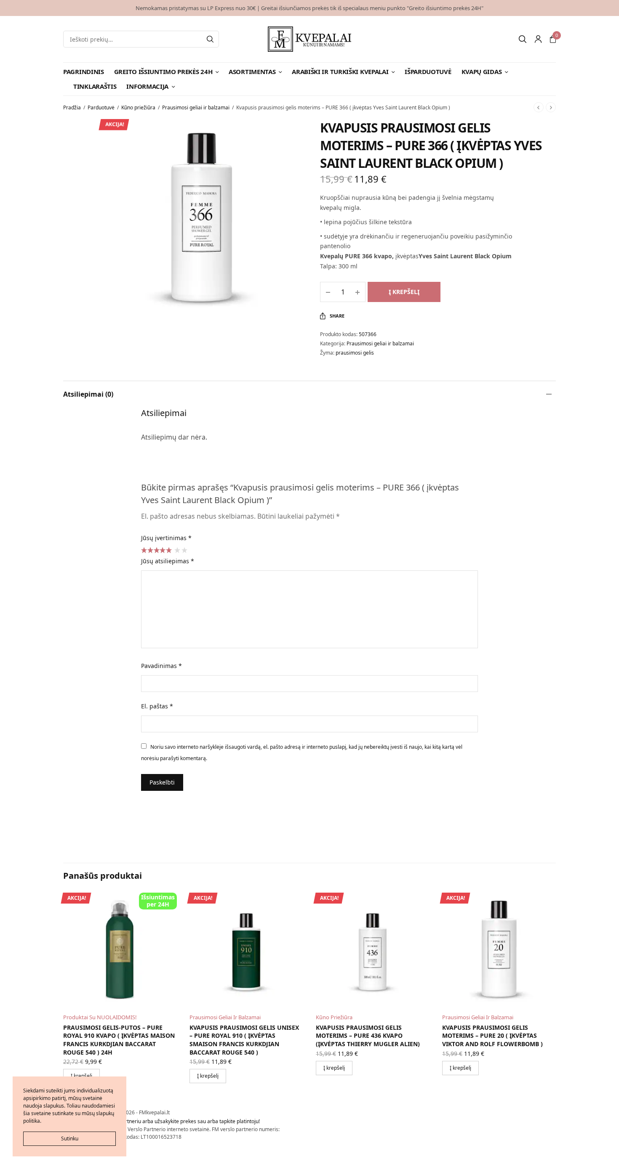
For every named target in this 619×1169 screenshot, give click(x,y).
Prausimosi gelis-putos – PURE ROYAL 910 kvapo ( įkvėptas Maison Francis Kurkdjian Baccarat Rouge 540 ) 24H (119, 1039)
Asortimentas (252, 71)
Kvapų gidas (482, 71)
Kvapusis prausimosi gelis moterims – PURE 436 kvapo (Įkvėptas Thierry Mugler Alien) (368, 1035)
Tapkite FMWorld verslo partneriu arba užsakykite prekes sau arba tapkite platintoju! (161, 1121)
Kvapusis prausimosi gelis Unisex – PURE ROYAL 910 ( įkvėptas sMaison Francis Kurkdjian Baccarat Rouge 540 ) (244, 1039)
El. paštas (157, 706)
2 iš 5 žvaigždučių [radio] (184, 549)
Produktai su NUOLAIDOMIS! (100, 1017)
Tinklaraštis (94, 86)
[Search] (210, 39)
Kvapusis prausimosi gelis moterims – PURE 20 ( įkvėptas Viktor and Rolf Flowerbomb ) (492, 1035)
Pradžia (72, 107)
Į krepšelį (404, 292)
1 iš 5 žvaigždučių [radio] (176, 549)
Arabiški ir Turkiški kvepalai (340, 71)
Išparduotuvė (428, 71)
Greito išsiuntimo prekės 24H (163, 71)
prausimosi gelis (355, 352)
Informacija (147, 86)
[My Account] (538, 39)
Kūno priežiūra (138, 107)
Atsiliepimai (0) (88, 394)
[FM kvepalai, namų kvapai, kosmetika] (310, 39)
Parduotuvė (101, 107)
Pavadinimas (161, 666)
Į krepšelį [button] (208, 1075)
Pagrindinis (83, 71)
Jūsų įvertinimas (166, 538)
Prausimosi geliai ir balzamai (195, 107)
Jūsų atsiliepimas (167, 561)
